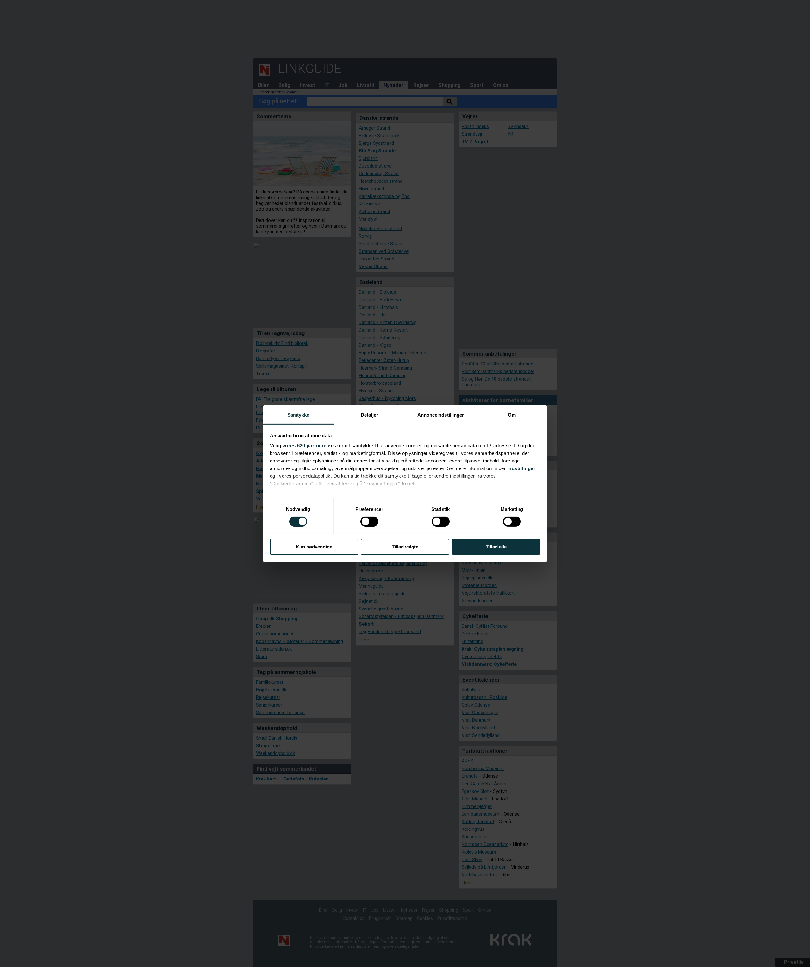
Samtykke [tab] (298, 414)
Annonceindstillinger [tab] (440, 414)
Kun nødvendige (314, 546)
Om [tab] (512, 414)
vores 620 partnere (305, 445)
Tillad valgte (405, 546)
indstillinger (521, 468)
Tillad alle (496, 546)
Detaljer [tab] (369, 414)
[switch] (369, 522)
